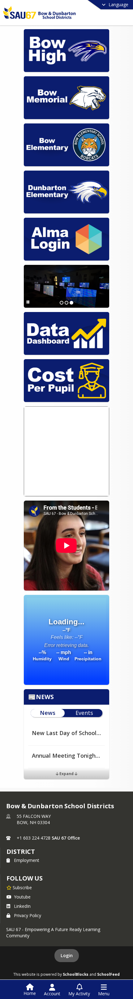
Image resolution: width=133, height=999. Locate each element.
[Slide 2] (66, 303)
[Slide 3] (71, 303)
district (20, 851)
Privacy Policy (27, 915)
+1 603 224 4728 (33, 838)
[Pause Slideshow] (28, 302)
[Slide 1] (61, 303)
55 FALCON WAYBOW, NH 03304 (34, 819)
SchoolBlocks (75, 974)
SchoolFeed (108, 974)
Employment (26, 860)
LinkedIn (22, 906)
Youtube (22, 897)
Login (67, 955)
